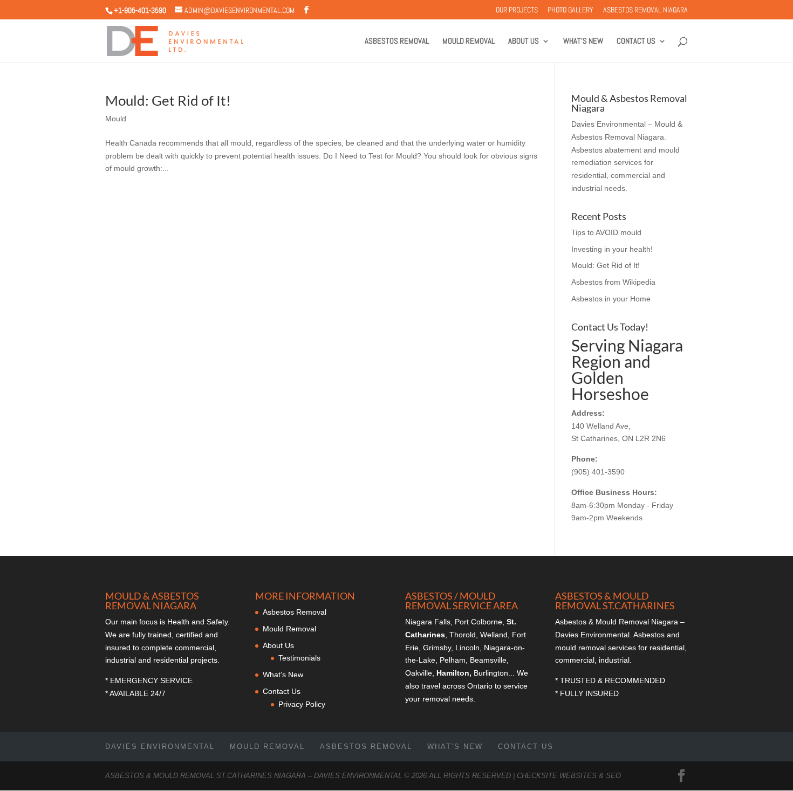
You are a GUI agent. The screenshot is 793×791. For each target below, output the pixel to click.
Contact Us (636, 41)
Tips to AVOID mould (606, 232)
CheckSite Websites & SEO (569, 776)
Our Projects (517, 10)
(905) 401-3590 (598, 471)
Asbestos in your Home (611, 298)
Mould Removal (468, 41)
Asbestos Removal (397, 41)
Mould (115, 118)
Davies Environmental (160, 746)
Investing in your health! (612, 249)
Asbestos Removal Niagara (645, 10)
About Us (523, 41)
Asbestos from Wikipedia (613, 282)
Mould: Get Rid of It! (168, 100)
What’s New (583, 41)
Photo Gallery (570, 10)
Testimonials (299, 658)
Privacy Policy (301, 704)
